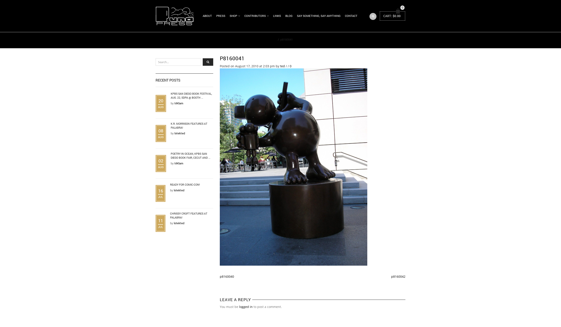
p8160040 (227, 276)
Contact (351, 16)
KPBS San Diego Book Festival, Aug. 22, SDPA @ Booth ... (191, 95)
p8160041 (232, 58)
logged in (246, 307)
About (207, 16)
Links (277, 16)
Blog (289, 16)
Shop (233, 16)
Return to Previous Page (385, 40)
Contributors (255, 16)
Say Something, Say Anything (319, 16)
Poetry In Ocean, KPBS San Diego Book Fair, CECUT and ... (190, 155)
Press (220, 16)
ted (282, 66)
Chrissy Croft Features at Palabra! (188, 215)
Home (272, 39)
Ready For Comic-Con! (185, 184)
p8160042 (398, 276)
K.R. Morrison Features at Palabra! (189, 125)
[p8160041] (293, 167)
